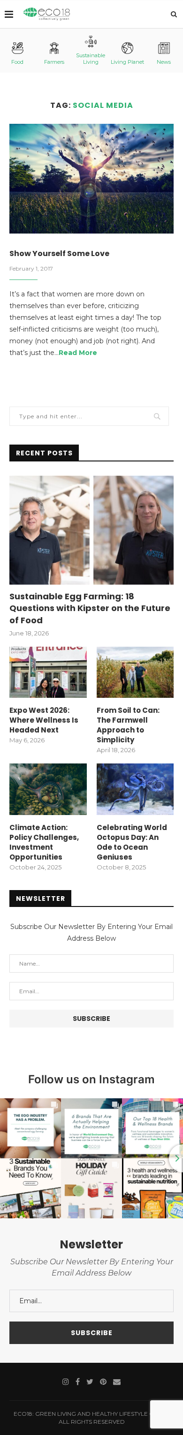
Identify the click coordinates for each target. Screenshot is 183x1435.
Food (17, 62)
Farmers (54, 62)
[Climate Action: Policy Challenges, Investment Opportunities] (48, 789)
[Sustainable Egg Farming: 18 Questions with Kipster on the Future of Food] (91, 530)
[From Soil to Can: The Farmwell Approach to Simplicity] (135, 672)
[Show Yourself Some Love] (91, 178)
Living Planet (127, 62)
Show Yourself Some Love (59, 253)
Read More (78, 352)
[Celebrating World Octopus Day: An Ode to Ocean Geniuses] (135, 789)
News (164, 62)
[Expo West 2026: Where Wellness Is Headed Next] (48, 672)
